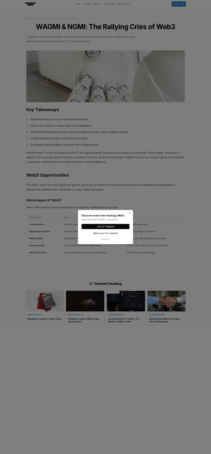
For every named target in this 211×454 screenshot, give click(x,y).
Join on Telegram (105, 226)
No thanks (105, 239)
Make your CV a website (105, 233)
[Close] (129, 213)
